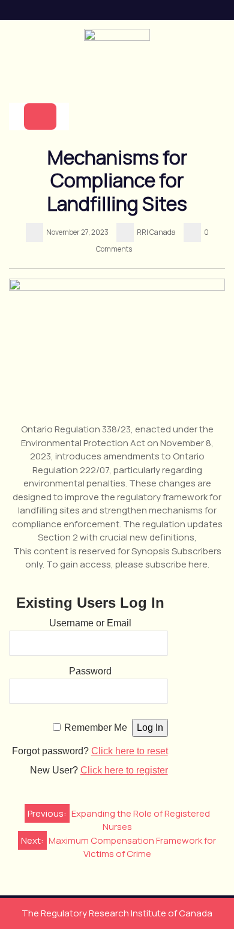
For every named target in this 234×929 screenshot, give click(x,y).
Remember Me (95, 727)
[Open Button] (40, 116)
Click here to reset (129, 751)
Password (90, 671)
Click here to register (124, 770)
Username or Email (90, 623)
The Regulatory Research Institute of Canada (117, 913)
